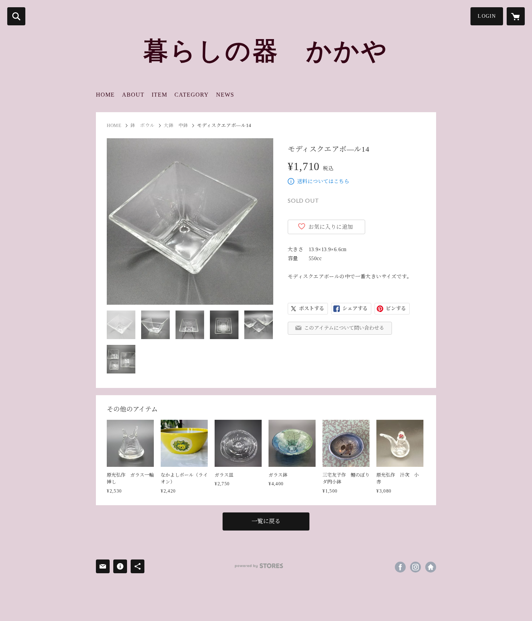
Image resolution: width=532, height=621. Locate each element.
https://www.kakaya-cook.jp (430, 567)
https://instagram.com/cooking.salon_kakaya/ (415, 567)
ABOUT (133, 95)
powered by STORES (259, 566)
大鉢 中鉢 (176, 125)
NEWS (225, 95)
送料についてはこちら (323, 181)
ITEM (159, 95)
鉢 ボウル (142, 125)
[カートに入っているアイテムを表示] (516, 16)
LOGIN (487, 16)
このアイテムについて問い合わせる (344, 328)
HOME (105, 95)
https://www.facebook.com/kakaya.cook (400, 567)
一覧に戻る (266, 521)
